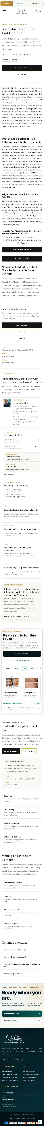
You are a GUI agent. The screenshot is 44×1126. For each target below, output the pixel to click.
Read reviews (8, 474)
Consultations (7, 1071)
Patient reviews (29, 1071)
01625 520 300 (8, 356)
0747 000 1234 (8, 363)
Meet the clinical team (10, 1081)
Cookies (17, 1118)
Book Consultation (22, 68)
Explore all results (22, 660)
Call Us (22, 332)
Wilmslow (7, 1060)
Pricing (6, 616)
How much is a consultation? (15, 957)
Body (32, 668)
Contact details (29, 1081)
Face (24, 668)
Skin (16, 668)
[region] (22, 687)
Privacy (11, 1118)
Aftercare (36, 620)
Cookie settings (31, 1118)
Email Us (22, 338)
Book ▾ (7, 3)
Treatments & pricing (9, 1074)
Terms (23, 1118)
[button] (4, 11)
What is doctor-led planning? (15, 950)
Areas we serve (9, 620)
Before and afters (16, 616)
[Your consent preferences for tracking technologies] (40, 1122)
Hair (40, 668)
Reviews (26, 616)
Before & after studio (9, 1077)
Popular (7, 668)
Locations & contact (30, 1074)
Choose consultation (22, 654)
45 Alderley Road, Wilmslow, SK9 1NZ (17, 350)
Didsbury (19, 1060)
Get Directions (35, 3)
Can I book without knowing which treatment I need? (22, 965)
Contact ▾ (20, 3)
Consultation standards (23, 620)
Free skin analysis (29, 1077)
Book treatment (22, 1021)
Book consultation (22, 1013)
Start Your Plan (22, 325)
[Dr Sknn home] (14, 1038)
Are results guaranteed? (13, 974)
